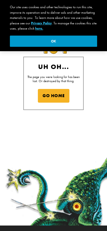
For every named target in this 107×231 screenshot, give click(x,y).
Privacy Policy (41, 23)
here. (39, 28)
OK (53, 41)
